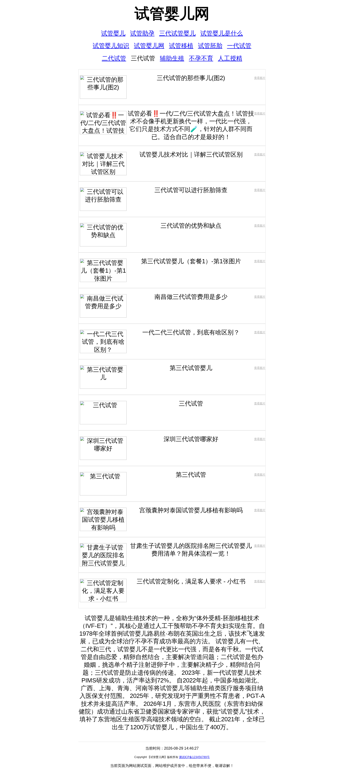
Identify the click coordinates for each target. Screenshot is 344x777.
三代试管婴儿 (177, 33)
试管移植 (181, 45)
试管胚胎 (210, 45)
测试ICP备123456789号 (194, 757)
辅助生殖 (172, 58)
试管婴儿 (113, 33)
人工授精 (230, 58)
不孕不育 (201, 58)
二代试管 (114, 58)
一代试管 (239, 45)
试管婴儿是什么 (221, 33)
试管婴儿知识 (111, 45)
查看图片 (259, 78)
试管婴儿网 (172, 13)
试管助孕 (142, 33)
